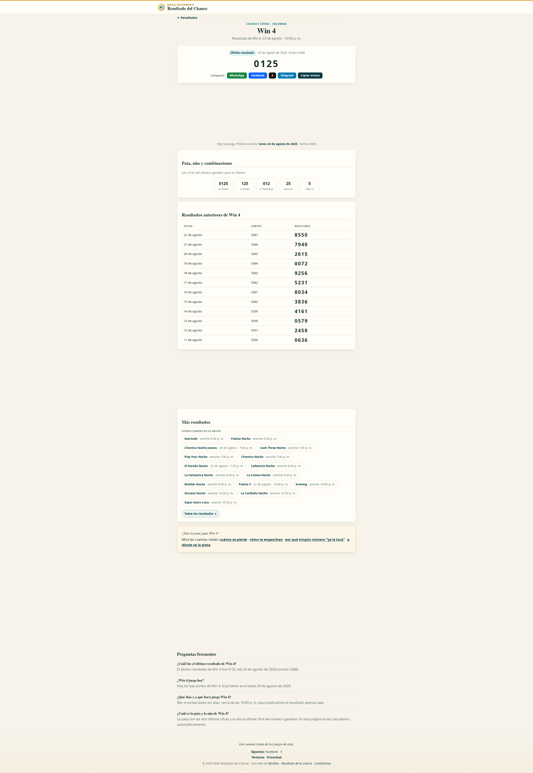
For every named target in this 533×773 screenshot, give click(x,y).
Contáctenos (322, 763)
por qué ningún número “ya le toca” (315, 539)
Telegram (287, 75)
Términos (258, 757)
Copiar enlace (310, 75)
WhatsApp (237, 75)
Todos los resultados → (200, 514)
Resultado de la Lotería (296, 763)
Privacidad (274, 757)
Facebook (257, 75)
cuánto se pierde (233, 539)
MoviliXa (273, 763)
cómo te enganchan (266, 539)
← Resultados (187, 18)
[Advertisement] (266, 113)
